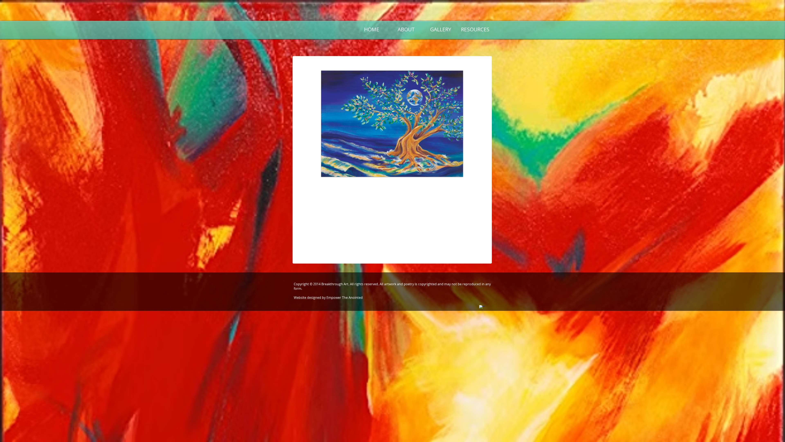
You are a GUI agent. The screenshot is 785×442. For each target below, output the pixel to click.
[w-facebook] (482, 308)
